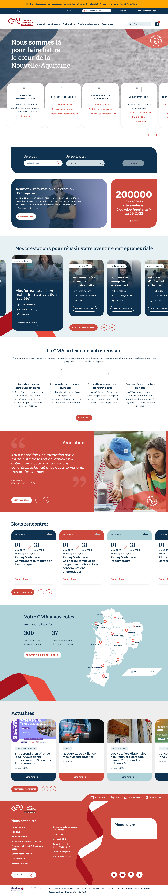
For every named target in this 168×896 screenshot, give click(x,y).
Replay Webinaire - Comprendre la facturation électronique (33, 561)
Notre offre (69, 24)
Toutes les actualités (25, 789)
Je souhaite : (76, 156)
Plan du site (70, 892)
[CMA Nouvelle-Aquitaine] (22, 21)
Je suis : (30, 156)
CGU (78, 888)
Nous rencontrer (23, 592)
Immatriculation (139, 112)
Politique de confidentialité (61, 888)
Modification (138, 117)
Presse (129, 888)
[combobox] (43, 163)
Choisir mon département (98, 11)
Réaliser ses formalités (63, 113)
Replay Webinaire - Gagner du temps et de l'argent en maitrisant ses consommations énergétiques (81, 564)
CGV (84, 888)
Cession (139, 121)
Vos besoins (54, 24)
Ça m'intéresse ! (26, 216)
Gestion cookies (55, 892)
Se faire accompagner (63, 109)
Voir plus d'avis (22, 500)
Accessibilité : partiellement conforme (106, 888)
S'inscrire (25, 116)
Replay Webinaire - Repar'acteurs (124, 559)
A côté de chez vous (88, 24)
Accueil (41, 24)
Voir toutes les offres (83, 327)
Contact (82, 892)
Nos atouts (84, 418)
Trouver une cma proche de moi (42, 655)
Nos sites (19, 874)
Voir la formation (28, 323)
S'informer (63, 104)
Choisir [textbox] (72, 163)
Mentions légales (142, 888)
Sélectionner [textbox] (33, 163)
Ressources (107, 24)
